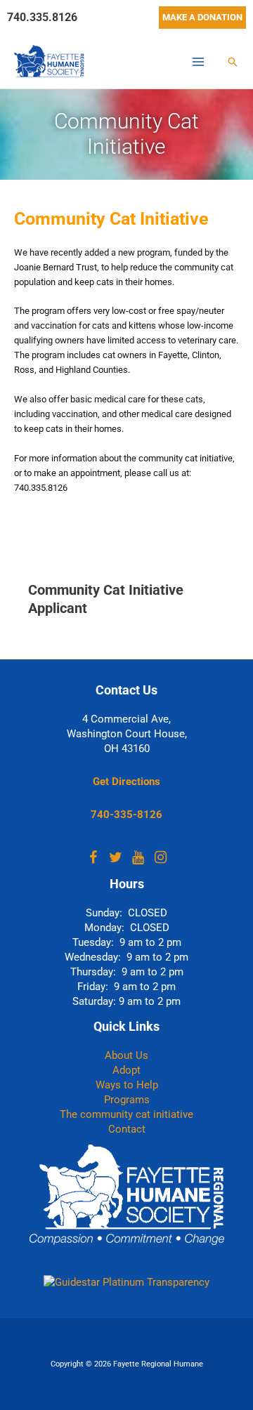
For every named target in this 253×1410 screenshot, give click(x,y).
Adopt (126, 1070)
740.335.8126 (42, 17)
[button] (202, 17)
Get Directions (126, 781)
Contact (126, 1129)
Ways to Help (127, 1085)
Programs (127, 1099)
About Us (126, 1055)
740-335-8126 (126, 814)
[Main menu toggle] (198, 61)
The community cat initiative (126, 1114)
